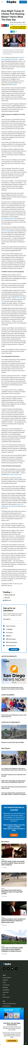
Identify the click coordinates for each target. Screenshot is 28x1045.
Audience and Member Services (9, 1003)
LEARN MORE (12, 1041)
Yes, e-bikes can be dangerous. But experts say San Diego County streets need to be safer (14, 769)
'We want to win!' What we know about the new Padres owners (13, 787)
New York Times (18, 297)
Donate (14, 835)
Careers (4, 982)
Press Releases (6, 989)
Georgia (14, 84)
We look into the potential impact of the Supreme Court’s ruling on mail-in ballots (12, 688)
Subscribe (14, 649)
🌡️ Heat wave (6, 597)
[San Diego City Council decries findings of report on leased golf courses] (14, 880)
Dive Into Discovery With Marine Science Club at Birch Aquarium (13, 715)
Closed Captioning (6, 1006)
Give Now (23, 2)
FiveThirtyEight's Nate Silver (8, 218)
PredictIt (23, 71)
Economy (3, 946)
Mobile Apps (5, 987)
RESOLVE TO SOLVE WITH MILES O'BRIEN (12, 742)
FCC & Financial (6, 985)
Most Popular (5, 748)
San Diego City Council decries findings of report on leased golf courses (12, 891)
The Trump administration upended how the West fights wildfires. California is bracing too (13, 793)
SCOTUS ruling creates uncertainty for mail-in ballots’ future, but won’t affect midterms (12, 863)
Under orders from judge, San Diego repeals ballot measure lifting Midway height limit (13, 781)
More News (5, 842)
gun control (12, 506)
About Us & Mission (7, 977)
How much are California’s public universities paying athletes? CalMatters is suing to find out (12, 949)
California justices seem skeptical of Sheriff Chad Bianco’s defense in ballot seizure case (13, 920)
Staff (4, 994)
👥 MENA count (7, 600)
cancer (19, 504)
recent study (5, 231)
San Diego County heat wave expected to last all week (13, 775)
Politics (2, 859)
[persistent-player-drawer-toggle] (26, 1043)
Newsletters (5, 980)
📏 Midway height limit (9, 595)
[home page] (11, 2)
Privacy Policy (6, 992)
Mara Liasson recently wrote (14, 474)
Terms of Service (6, 997)
